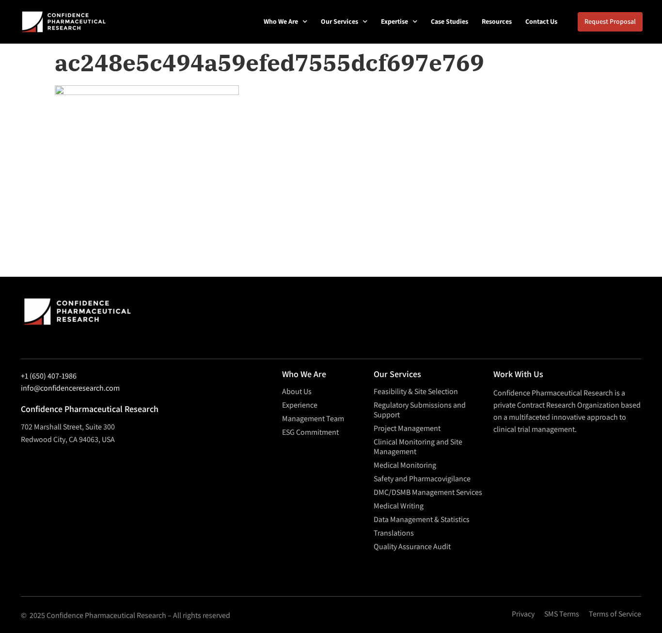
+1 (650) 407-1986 (49, 376)
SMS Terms (561, 614)
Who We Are (281, 21)
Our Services (339, 21)
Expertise (394, 21)
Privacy (523, 614)
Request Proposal (610, 21)
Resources (497, 21)
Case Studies (449, 21)
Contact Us (541, 21)
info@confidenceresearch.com (70, 388)
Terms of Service (615, 614)
